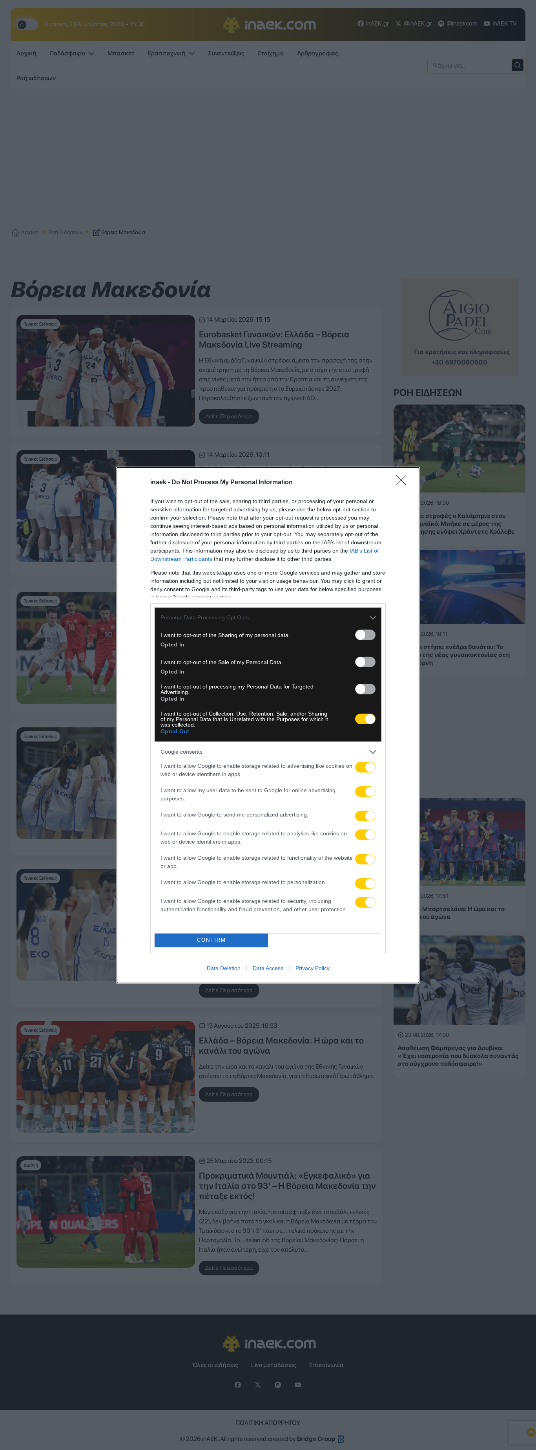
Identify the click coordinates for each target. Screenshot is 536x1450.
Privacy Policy (312, 968)
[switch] (365, 635)
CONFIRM (211, 940)
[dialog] (268, 725)
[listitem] (268, 617)
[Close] (403, 482)
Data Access (268, 968)
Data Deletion (224, 968)
